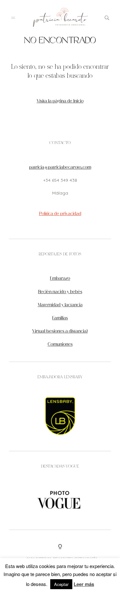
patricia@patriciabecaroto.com (60, 167)
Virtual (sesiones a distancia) (60, 331)
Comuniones (60, 344)
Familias (60, 318)
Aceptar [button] (61, 584)
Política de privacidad (60, 214)
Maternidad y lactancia (60, 305)
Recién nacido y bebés (60, 292)
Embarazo (60, 278)
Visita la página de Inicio (60, 101)
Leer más (84, 584)
